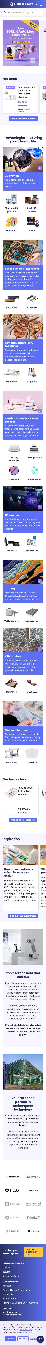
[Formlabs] (33, 1191)
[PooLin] (33, 1218)
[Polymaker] (12, 1218)
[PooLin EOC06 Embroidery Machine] (11, 793)
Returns (6, 1271)
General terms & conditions (16, 1290)
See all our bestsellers (23, 819)
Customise (35, 1338)
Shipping (7, 1267)
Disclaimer (8, 1294)
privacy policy (28, 1332)
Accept (10, 1338)
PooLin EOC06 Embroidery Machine (25, 791)
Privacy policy (9, 1298)
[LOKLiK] (12, 1205)
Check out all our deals (23, 118)
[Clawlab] (33, 1177)
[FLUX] (12, 1191)
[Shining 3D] (12, 1232)
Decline (23, 1338)
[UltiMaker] (33, 1232)
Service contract (11, 1276)
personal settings (25, 1330)
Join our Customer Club (31, 1252)
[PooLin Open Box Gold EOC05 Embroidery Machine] (11, 96)
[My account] (36, 4)
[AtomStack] (12, 1177)
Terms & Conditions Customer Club (20, 1302)
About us (7, 1285)
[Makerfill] (33, 1205)
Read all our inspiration (23, 915)
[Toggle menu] (5, 4)
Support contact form (12, 1315)
